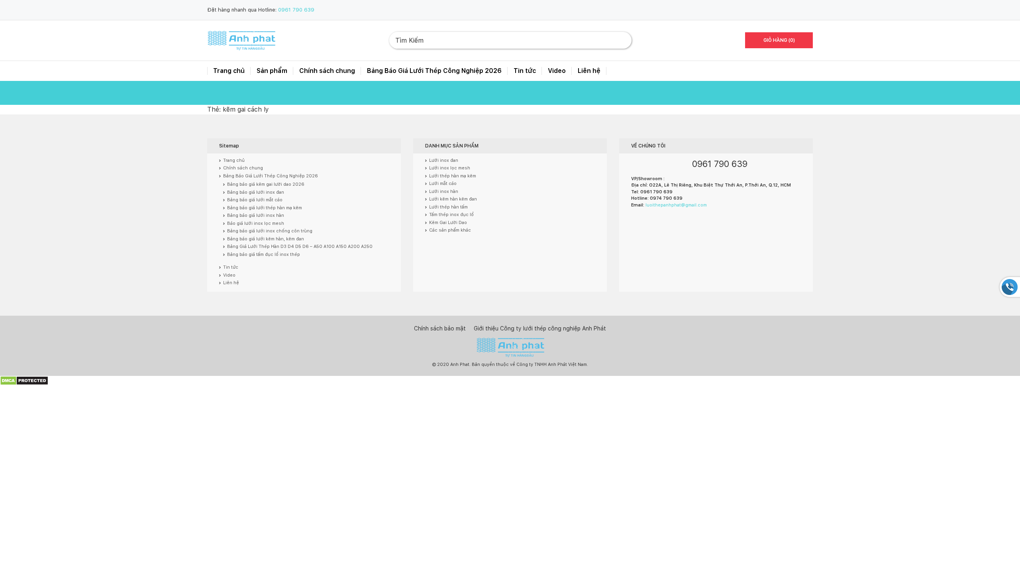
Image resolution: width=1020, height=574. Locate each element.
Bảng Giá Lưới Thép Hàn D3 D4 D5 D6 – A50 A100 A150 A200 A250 (300, 246)
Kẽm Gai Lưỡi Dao (448, 222)
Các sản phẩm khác (450, 230)
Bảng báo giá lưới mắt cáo (254, 199)
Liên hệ (589, 71)
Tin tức (525, 71)
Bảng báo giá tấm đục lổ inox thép (263, 254)
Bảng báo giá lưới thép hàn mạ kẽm (264, 207)
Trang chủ (229, 71)
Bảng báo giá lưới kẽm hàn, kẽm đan (265, 239)
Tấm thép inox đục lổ (451, 214)
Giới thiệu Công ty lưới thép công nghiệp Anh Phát (540, 328)
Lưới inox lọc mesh (449, 168)
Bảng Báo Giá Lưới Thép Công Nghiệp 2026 (434, 71)
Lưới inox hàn (443, 191)
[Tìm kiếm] (619, 40)
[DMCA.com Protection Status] (24, 380)
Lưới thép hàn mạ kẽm (452, 176)
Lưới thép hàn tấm (448, 207)
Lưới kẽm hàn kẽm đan (453, 199)
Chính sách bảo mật (440, 328)
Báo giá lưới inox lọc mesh (255, 223)
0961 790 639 (296, 10)
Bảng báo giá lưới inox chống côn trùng (269, 231)
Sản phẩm (272, 71)
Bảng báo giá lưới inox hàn (255, 215)
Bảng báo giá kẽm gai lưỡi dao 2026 (265, 184)
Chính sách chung (327, 71)
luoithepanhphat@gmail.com (676, 205)
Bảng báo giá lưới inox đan (255, 192)
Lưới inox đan (443, 160)
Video (557, 71)
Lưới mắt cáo (443, 183)
